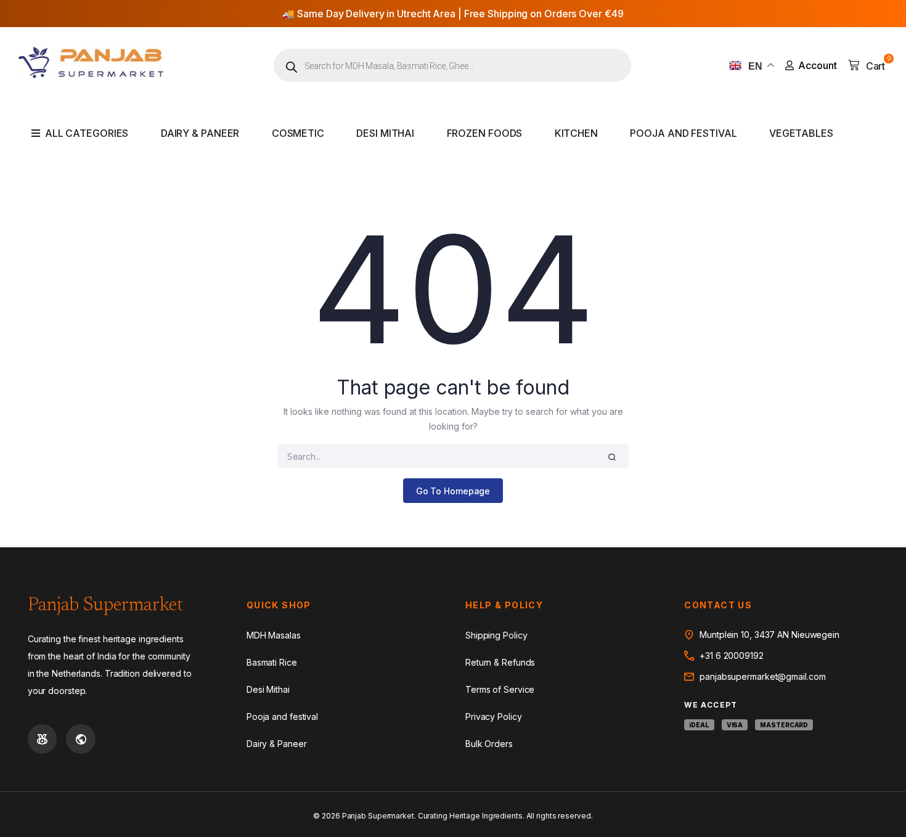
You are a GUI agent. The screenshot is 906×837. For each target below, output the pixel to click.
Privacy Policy (493, 716)
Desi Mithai (385, 133)
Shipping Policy (496, 635)
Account (817, 65)
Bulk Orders (489, 743)
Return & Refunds (500, 662)
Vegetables (801, 133)
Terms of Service (499, 689)
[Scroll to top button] (878, 809)
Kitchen (576, 133)
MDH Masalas (274, 635)
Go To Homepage (453, 491)
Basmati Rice (272, 662)
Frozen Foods (485, 133)
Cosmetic (298, 133)
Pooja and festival (683, 133)
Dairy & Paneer (200, 133)
